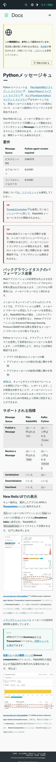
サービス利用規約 (22, 753)
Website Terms (29, 755)
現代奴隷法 (43, 755)
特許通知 (37, 755)
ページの (18, 655)
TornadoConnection (17, 209)
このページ (39, 50)
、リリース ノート (29, 192)
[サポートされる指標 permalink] (37, 410)
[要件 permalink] (11, 142)
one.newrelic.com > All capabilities (15, 596)
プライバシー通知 (41, 753)
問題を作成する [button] (43, 63)
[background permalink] (34, 273)
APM (5, 381)
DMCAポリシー (32, 753)
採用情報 (15, 753)
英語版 (44, 46)
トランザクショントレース (17, 619)
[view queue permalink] (39, 496)
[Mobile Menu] (50, 15)
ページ (13, 506)
